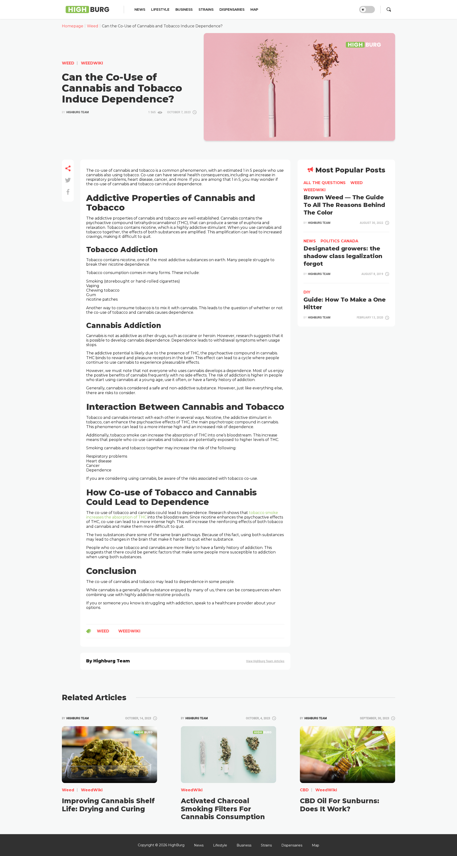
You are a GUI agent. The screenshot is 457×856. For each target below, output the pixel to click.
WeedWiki (91, 63)
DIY (306, 292)
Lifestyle (160, 10)
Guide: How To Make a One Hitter (344, 303)
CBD (304, 790)
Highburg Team (75, 112)
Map (254, 10)
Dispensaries (231, 10)
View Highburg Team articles (265, 661)
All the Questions (324, 183)
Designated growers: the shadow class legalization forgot (342, 256)
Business (184, 10)
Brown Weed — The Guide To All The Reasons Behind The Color (344, 205)
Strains (206, 10)
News (139, 10)
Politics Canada (339, 241)
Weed (68, 63)
